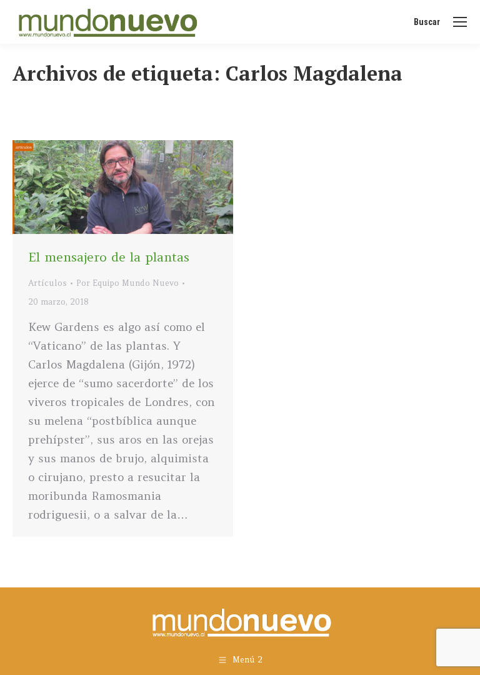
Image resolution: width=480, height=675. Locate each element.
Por (127, 283)
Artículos (47, 283)
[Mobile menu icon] (460, 21)
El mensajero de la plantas (108, 257)
